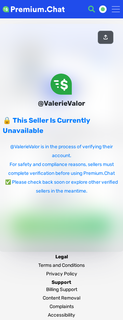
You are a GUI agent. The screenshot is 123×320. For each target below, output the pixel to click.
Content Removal (61, 298)
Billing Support (61, 289)
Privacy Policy (61, 274)
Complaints (62, 306)
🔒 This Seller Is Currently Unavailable (46, 125)
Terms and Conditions (61, 265)
